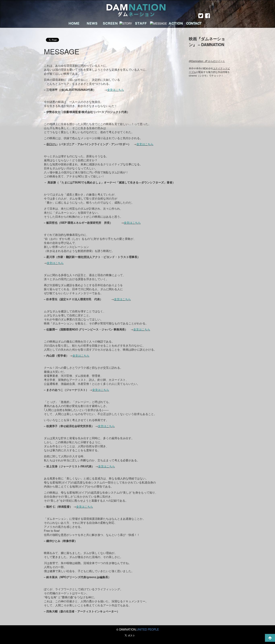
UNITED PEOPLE (147, 629)
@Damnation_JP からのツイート (207, 61)
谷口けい (52, 144)
